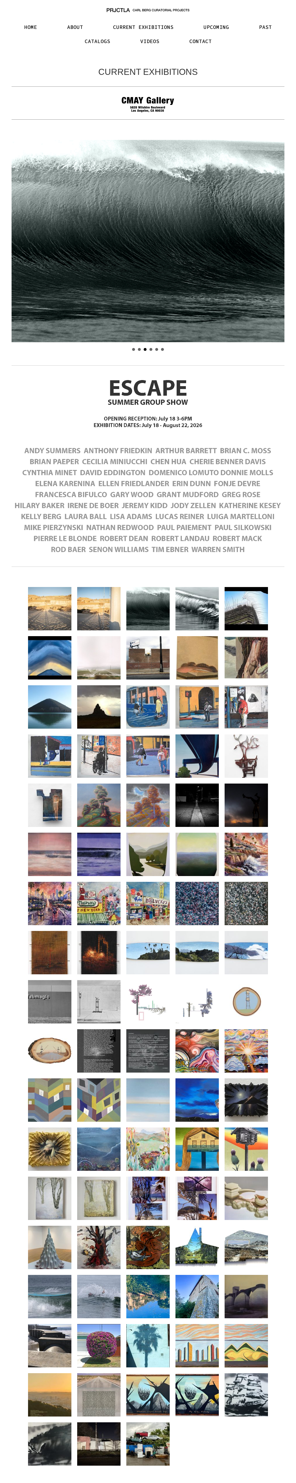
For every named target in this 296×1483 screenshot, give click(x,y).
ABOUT (75, 27)
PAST (265, 27)
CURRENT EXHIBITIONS (143, 27)
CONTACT (200, 41)
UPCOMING (216, 27)
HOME (30, 27)
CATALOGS (97, 41)
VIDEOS (149, 41)
